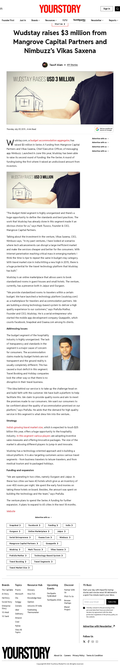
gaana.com (44, 537)
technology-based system (47, 555)
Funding (52, 525)
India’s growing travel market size (25, 427)
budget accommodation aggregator (49, 140)
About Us (58, 655)
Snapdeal (13, 525)
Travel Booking (16, 561)
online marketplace (37, 531)
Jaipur (60, 531)
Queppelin (51, 543)
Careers (67, 655)
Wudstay (13, 549)
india (68, 525)
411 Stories (72, 65)
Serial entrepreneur (18, 537)
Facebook (33, 525)
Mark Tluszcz (34, 549)
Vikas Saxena (57, 549)
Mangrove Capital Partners (22, 543)
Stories (59, 24)
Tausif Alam (56, 65)
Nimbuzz (64, 537)
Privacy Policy (78, 655)
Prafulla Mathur (16, 555)
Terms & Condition (94, 655)
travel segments (42, 561)
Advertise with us (42, 517)
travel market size (18, 568)
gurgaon (13, 531)
